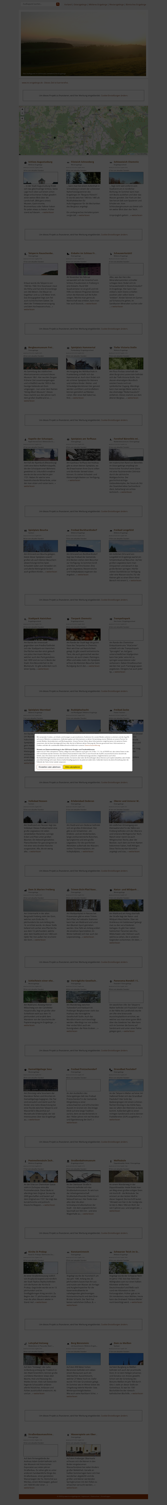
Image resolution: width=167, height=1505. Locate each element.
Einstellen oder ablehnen (50, 767)
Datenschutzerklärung (92, 745)
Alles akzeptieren (72, 767)
